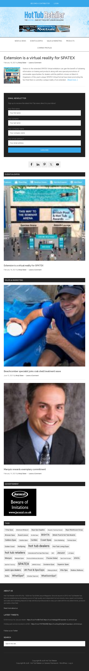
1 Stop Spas (9, 530)
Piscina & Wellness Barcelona (35, 558)
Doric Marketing (59, 540)
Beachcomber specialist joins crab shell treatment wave (32, 371)
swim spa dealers (13, 570)
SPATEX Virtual (36, 564)
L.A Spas (71, 553)
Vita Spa (64, 570)
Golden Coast (10, 546)
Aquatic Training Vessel (55, 530)
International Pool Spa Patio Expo (38, 553)
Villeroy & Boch (52, 570)
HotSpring (21, 546)
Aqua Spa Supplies (38, 530)
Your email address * (16, 139)
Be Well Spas (34, 535)
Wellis (7, 576)
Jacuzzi (61, 552)
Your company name (16, 129)
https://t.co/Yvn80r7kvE (35, 620)
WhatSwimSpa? (48, 576)
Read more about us (11, 608)
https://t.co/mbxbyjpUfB (52, 620)
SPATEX (23, 564)
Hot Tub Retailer (44, 16)
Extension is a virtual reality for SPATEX (39, 57)
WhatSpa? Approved (32, 576)
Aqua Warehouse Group (74, 530)
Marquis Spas (19, 558)
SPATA (76, 558)
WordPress (63, 663)
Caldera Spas (10, 540)
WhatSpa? (18, 575)
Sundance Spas (49, 564)
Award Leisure (23, 535)
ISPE (53, 553)
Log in (70, 663)
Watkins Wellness (77, 570)
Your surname (13, 119)
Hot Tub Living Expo (61, 546)
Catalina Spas (23, 540)
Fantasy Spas (71, 540)
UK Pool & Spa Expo (34, 570)
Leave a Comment (35, 63)
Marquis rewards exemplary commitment (25, 469)
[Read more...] (73, 80)
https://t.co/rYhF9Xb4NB (39, 624)
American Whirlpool (22, 530)
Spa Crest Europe (66, 558)
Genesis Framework (51, 663)
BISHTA (45, 534)
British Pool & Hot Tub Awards (64, 535)
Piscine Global (51, 558)
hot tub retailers (15, 552)
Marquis (8, 558)
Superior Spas (63, 564)
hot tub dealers (38, 546)
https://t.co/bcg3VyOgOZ (57, 624)
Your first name (14, 109)
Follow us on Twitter (11, 631)
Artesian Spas (10, 535)
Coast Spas (46, 540)
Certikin (34, 540)
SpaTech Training (10, 564)
